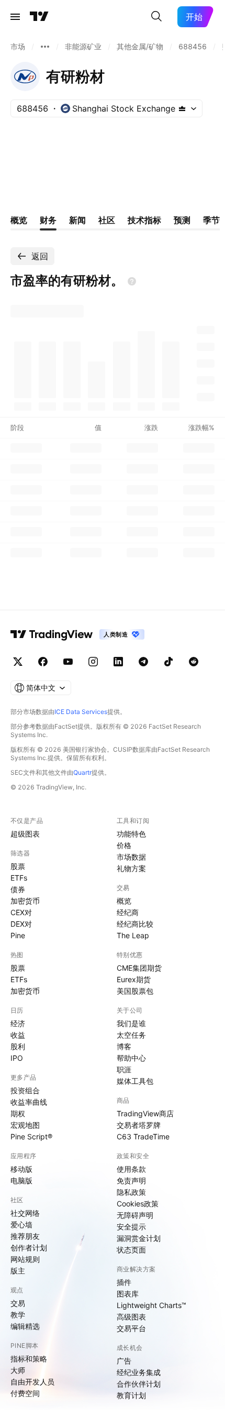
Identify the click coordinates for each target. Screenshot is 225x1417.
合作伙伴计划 (139, 1383)
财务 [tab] (48, 220)
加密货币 (25, 900)
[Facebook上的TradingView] (43, 661)
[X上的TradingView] (17, 661)
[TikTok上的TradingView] (168, 661)
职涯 (124, 1069)
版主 (17, 1270)
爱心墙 (21, 1224)
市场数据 (131, 856)
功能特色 (131, 833)
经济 (17, 1023)
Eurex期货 (134, 979)
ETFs (18, 877)
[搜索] (156, 16)
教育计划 (131, 1395)
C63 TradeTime (143, 1136)
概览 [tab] (18, 220)
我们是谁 (131, 1023)
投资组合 (25, 1090)
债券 (17, 889)
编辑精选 (25, 1326)
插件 (124, 1282)
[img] (182, 108)
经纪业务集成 (139, 1372)
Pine (17, 935)
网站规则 (25, 1259)
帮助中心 (131, 1057)
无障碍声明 (135, 1215)
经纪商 (128, 912)
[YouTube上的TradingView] (68, 661)
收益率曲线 (28, 1101)
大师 (17, 1370)
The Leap (133, 935)
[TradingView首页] (39, 16)
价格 (124, 845)
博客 (124, 1046)
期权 (17, 1113)
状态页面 (131, 1249)
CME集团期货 (139, 967)
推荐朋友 (25, 1236)
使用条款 (131, 1169)
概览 (124, 900)
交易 (17, 1303)
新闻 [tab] (77, 220)
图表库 (128, 1293)
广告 (124, 1360)
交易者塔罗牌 (139, 1125)
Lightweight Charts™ (151, 1305)
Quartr (82, 772)
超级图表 (25, 833)
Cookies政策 (138, 1203)
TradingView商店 (145, 1113)
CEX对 (21, 912)
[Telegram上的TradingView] (143, 661)
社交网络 (25, 1213)
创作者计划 (28, 1247)
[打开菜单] (15, 16)
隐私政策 (131, 1192)
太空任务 (131, 1034)
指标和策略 (28, 1358)
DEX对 (21, 923)
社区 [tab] (106, 220)
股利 (17, 1046)
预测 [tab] (182, 220)
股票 (17, 866)
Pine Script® (31, 1136)
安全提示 (131, 1226)
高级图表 (131, 1316)
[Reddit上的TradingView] (193, 661)
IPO (16, 1057)
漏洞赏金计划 (139, 1238)
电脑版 (21, 1180)
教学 (17, 1314)
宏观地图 (25, 1125)
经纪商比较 (135, 923)
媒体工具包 (135, 1081)
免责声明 (131, 1180)
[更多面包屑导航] (45, 46)
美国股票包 (135, 990)
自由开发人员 (32, 1381)
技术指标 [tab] (144, 220)
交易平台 (131, 1328)
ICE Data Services (80, 712)
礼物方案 (131, 868)
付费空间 (25, 1393)
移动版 (21, 1169)
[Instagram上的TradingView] (93, 661)
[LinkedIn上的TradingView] (118, 661)
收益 (17, 1034)
